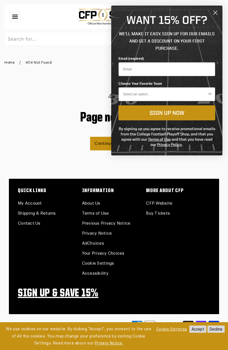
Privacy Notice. (109, 343)
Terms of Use (95, 213)
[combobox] (165, 94)
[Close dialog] (215, 13)
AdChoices (93, 243)
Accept (198, 329)
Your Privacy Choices (103, 253)
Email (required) (131, 59)
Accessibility (95, 273)
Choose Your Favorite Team (140, 84)
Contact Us (29, 223)
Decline (216, 329)
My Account (30, 203)
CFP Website (159, 203)
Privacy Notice (97, 233)
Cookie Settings (98, 263)
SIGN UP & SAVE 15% (58, 293)
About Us (91, 203)
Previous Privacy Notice (106, 223)
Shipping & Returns (37, 213)
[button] (15, 16)
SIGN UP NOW (167, 113)
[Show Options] (210, 94)
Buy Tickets (158, 213)
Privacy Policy (169, 144)
